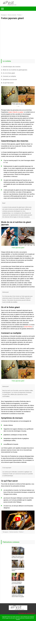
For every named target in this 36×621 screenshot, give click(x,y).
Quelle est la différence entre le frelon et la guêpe (18, 595)
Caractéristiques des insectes (10, 66)
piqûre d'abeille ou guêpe (16, 112)
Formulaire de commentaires (26, 613)
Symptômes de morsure (9, 79)
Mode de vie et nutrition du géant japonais (14, 70)
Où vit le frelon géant (8, 73)
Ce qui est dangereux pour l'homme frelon (17, 582)
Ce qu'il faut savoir (7, 83)
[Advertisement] (18, 38)
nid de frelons (28, 326)
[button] (2, 95)
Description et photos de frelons (18, 569)
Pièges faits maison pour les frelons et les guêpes (18, 556)
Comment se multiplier (8, 76)
